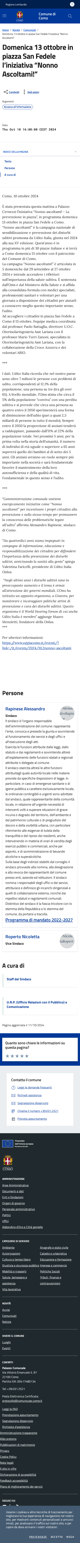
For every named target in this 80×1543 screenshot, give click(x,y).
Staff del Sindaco (19, 979)
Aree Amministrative (15, 1185)
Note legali (7, 1462)
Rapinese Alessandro (25, 709)
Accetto (57, 1537)
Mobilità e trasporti (14, 1271)
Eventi (6, 1348)
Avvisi (6, 1310)
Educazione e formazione (55, 1259)
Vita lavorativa (11, 1289)
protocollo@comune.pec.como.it (22, 1401)
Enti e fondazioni (12, 1197)
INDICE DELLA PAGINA (15, 152)
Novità (16, 30)
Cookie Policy (8, 1456)
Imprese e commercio (53, 1265)
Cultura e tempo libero (16, 1259)
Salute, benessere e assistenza (14, 1280)
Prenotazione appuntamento (20, 1415)
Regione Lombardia (16, 4)
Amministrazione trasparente (18, 1433)
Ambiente (8, 1247)
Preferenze (38, 1537)
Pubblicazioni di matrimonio (17, 1445)
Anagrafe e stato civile (54, 1247)
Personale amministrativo (18, 1209)
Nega (70, 1537)
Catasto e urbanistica (53, 1253)
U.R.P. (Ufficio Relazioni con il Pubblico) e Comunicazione (37, 1004)
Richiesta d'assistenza (16, 1427)
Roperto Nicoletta (22, 936)
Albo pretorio (8, 1439)
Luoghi (6, 1342)
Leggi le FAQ (10, 1409)
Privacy (4, 1450)
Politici (6, 1215)
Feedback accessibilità (14, 1480)
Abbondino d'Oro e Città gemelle (22, 1227)
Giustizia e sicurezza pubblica (20, 1265)
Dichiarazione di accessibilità (18, 1474)
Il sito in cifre (8, 1468)
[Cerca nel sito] (69, 16)
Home (5, 30)
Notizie (6, 1321)
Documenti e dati (13, 1191)
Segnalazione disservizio (17, 1421)
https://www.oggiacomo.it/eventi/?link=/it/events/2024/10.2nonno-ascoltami (36, 645)
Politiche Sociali (50, 1271)
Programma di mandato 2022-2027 (39, 920)
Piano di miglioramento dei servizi (21, 1486)
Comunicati (29, 30)
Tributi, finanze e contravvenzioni (50, 1280)
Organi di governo (13, 1203)
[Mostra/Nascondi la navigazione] (4, 15)
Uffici (5, 1221)
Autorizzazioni (11, 1253)
